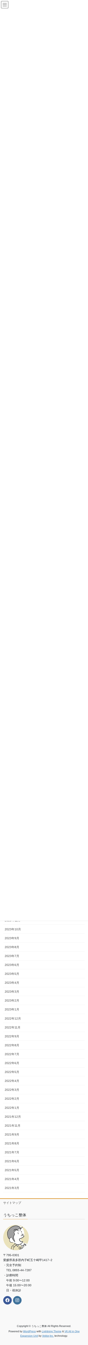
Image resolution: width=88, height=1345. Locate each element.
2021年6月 (12, 1161)
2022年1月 (12, 1107)
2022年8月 (12, 1045)
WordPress (29, 1331)
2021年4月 (12, 1179)
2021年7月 (12, 1152)
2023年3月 (12, 991)
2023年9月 (12, 938)
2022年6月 (12, 1063)
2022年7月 (12, 1054)
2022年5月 (12, 1072)
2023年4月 (12, 982)
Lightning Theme (52, 1331)
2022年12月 (13, 1018)
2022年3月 (12, 1089)
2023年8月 (12, 947)
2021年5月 (12, 1170)
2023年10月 (13, 929)
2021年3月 (12, 1188)
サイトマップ (12, 1202)
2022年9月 (12, 1036)
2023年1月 (12, 1009)
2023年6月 (12, 965)
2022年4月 (12, 1081)
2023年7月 (12, 956)
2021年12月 (13, 1116)
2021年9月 (12, 1134)
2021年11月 (13, 1125)
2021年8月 (12, 1143)
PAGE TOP (82, 1301)
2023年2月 (12, 1000)
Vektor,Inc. (48, 1335)
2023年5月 (12, 973)
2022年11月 (13, 1027)
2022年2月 (12, 1098)
